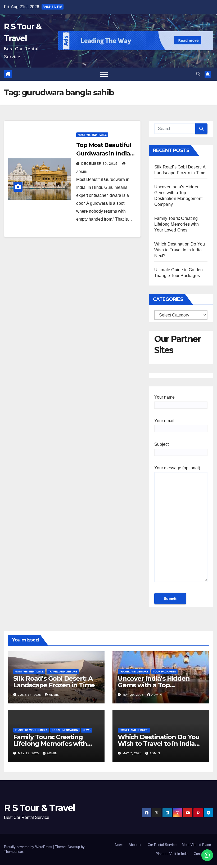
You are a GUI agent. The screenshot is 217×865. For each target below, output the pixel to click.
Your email (164, 420)
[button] (198, 74)
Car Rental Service (162, 845)
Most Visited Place (92, 134)
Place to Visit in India (31, 730)
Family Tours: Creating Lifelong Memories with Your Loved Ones (176, 224)
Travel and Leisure (62, 671)
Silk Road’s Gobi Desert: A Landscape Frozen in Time (54, 682)
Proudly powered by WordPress (28, 847)
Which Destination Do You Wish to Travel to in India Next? (179, 250)
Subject (161, 444)
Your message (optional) (177, 468)
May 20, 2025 (133, 694)
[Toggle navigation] (104, 74)
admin (54, 694)
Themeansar (13, 852)
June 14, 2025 (30, 694)
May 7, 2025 (133, 753)
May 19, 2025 (29, 753)
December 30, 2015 (100, 164)
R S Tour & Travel (39, 807)
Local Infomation (65, 730)
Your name (164, 397)
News (87, 730)
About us (135, 845)
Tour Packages (164, 671)
